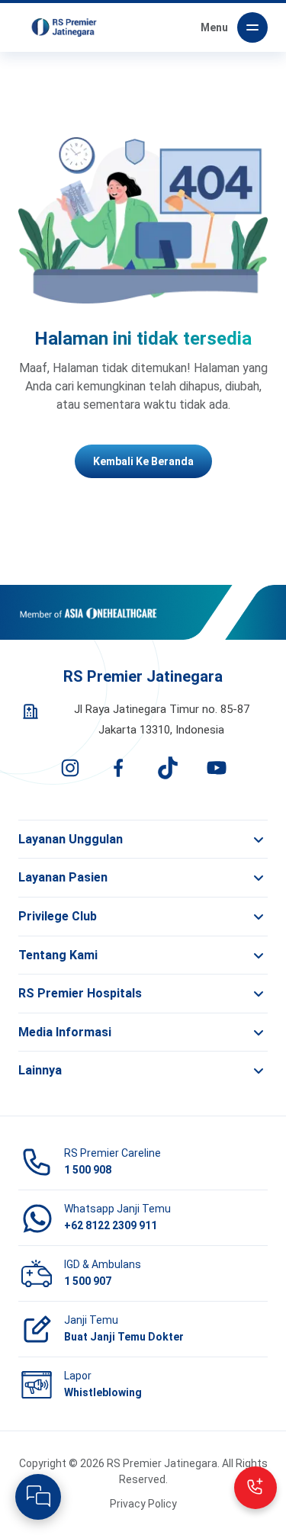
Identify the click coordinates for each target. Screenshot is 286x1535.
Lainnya (40, 1070)
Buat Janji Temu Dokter (124, 1337)
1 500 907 (87, 1281)
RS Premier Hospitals (80, 993)
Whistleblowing (103, 1392)
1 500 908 (87, 1170)
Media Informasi (64, 1032)
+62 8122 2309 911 (110, 1225)
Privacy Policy (143, 1504)
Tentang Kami (58, 955)
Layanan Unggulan (70, 839)
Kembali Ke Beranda (143, 461)
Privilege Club (57, 916)
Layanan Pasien (63, 877)
